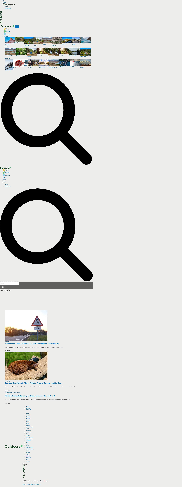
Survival (72, 66)
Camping (29, 56)
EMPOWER (28, 409)
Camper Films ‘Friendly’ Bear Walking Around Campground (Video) (33, 383)
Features (26, 45)
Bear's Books (8, 8)
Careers (28, 461)
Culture (7, 44)
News (44, 44)
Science (61, 66)
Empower (8, 34)
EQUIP (27, 406)
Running (61, 55)
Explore (8, 31)
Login (6, 6)
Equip (7, 28)
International (42, 67)
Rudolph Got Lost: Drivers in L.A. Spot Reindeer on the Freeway (32, 343)
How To (35, 45)
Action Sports (8, 55)
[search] (9, 283)
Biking (17, 55)
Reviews (64, 44)
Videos (83, 43)
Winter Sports (83, 56)
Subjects (6, 58)
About (4, 0)
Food (14, 67)
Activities (6, 46)
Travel (73, 44)
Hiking (49, 57)
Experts (17, 42)
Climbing (39, 55)
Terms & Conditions (35, 484)
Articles (6, 36)
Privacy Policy (26, 484)
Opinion (54, 45)
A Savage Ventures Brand (41, 480)
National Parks (53, 67)
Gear (25, 65)
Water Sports (72, 55)
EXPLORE (28, 408)
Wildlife (82, 67)
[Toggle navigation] (17, 26)
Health (30, 67)
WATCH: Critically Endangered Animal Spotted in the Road (30, 396)
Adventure (8, 70)
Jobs (4, 2)
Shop (4, 179)
